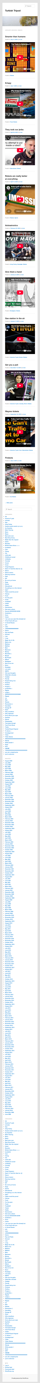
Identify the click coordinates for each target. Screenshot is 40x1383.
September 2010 (9, 1095)
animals (7, 520)
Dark (6, 576)
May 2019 (7, 929)
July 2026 (8, 763)
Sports (16, 218)
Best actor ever (9, 536)
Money (7, 652)
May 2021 (7, 882)
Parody (7, 679)
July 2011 (8, 1077)
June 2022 (8, 857)
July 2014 (8, 1008)
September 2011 (9, 1074)
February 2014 (9, 1018)
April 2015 (8, 990)
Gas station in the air (15, 318)
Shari (6, 710)
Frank (6, 599)
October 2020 (9, 896)
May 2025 (7, 790)
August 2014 (8, 1006)
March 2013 (8, 1039)
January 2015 (9, 996)
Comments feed (9, 1369)
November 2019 (9, 917)
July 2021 (8, 878)
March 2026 (8, 770)
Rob (6, 700)
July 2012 (8, 1054)
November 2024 (9, 801)
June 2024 (8, 811)
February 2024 (9, 819)
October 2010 (9, 1093)
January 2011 (9, 1089)
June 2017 (8, 973)
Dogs (6, 582)
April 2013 (8, 1037)
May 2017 (7, 975)
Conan (7, 563)
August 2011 (8, 1076)
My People (8, 657)
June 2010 (8, 1101)
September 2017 (9, 967)
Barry (6, 532)
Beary (6, 534)
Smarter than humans (15, 36)
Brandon (7, 543)
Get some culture (10, 609)
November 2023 (9, 824)
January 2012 (9, 1066)
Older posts (9, 503)
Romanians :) (9, 704)
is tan (20, 39)
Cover (6, 565)
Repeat (7, 696)
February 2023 (9, 842)
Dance (7, 570)
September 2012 (9, 1050)
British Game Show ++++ (12, 545)
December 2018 (9, 938)
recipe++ (7, 692)
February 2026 (9, 772)
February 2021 (9, 888)
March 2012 (8, 1062)
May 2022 (7, 859)
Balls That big (9, 530)
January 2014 (9, 1019)
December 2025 (9, 776)
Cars (20, 450)
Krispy (8, 83)
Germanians (8, 607)
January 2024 (9, 821)
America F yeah (14, 357)
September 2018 (9, 944)
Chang (7, 551)
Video (6, 735)
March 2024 (8, 817)
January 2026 (9, 774)
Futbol (7, 603)
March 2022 (8, 863)
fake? (6, 590)
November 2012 (9, 1047)
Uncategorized (9, 733)
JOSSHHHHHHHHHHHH (11, 628)
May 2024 (7, 813)
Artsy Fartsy (13, 264)
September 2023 (9, 828)
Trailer (7, 727)
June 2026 (8, 765)
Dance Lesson (9, 572)
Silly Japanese (9, 713)
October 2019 (9, 919)
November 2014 (9, 1000)
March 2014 (8, 1016)
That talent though (10, 723)
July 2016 (8, 977)
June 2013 (8, 1033)
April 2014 (8, 1014)
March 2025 (8, 794)
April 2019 (8, 931)
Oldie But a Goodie (10, 675)
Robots (12, 75)
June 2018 (8, 950)
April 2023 (8, 838)
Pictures (7, 682)
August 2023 (8, 830)
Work (6, 744)
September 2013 (9, 1027)
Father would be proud (11, 592)
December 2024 (9, 799)
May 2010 (7, 1103)
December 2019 (9, 915)
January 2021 (9, 890)
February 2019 (9, 935)
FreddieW (8, 601)
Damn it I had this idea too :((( (13, 569)
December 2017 (9, 962)
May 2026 (7, 766)
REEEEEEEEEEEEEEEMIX (13, 694)
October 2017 (9, 965)
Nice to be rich (9, 663)
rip (6, 698)
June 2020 (8, 904)
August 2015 (8, 983)
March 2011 (8, 1085)
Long (6, 638)
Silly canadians (9, 711)
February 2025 (9, 795)
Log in (7, 1365)
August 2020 (8, 900)
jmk (6, 625)
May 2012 (7, 1058)
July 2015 (8, 985)
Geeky (7, 605)
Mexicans (8, 650)
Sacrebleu (8, 706)
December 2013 (9, 1021)
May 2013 (7, 1035)
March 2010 (8, 1106)
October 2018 (9, 942)
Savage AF (8, 708)
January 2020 (9, 913)
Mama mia (8, 642)
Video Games (9, 737)
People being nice (10, 681)
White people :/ (9, 742)
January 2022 (9, 867)
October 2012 (9, 1048)
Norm (25, 403)
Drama (21, 357)
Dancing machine (10, 574)
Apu (6, 522)
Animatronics (11, 225)
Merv (6, 648)
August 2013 (8, 1029)
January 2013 (9, 1043)
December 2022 (9, 846)
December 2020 (9, 892)
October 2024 (9, 803)
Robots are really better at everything (16, 177)
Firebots (9, 457)
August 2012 (8, 1052)
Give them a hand (13, 271)
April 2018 (8, 954)
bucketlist (8, 547)
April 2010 (8, 1105)
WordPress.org (9, 1371)
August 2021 (8, 877)
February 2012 (9, 1064)
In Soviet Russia (10, 623)
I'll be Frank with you (11, 621)
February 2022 (9, 865)
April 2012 (8, 1060)
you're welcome (9, 754)
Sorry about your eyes (11, 715)
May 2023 (7, 836)
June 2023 (8, 834)
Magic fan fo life (9, 640)
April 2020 (8, 907)
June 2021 (8, 880)
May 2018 (7, 952)
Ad (11, 496)
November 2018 (9, 940)
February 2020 (9, 911)
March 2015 (8, 992)
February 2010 (9, 1108)
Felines (7, 594)
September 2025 (9, 782)
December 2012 (9, 1045)
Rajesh (7, 690)
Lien (6, 636)
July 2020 (8, 902)
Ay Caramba (8, 528)
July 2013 (8, 1031)
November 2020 (9, 894)
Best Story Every (10, 538)
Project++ (8, 686)
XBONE (7, 748)
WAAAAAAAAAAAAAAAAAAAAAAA (15, 739)
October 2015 (9, 979)
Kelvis (7, 630)
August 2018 (8, 946)
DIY (6, 578)
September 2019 (9, 921)
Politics (7, 684)
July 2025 (8, 786)
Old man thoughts (10, 673)
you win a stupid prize (11, 752)
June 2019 (8, 927)
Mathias (7, 646)
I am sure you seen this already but (15, 619)
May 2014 (7, 1012)
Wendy (7, 740)
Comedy (21, 403)
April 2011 (8, 1083)
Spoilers (7, 717)
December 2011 (9, 1068)
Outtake (7, 677)
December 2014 (9, 998)
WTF (6, 746)
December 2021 (9, 869)
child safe (8, 555)
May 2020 (7, 906)
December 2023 (9, 822)
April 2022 (8, 861)
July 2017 (8, 971)
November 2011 (9, 1070)
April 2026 (8, 768)
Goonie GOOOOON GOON (12, 611)
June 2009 (8, 1114)
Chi (6, 553)
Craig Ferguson (9, 567)
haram (7, 617)
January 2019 (9, 936)
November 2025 (9, 778)
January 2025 (9, 797)
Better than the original (11, 540)
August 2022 (8, 853)
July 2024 (8, 809)
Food (11, 122)
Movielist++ (8, 653)
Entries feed (8, 1367)
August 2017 (8, 969)
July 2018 (8, 948)
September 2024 (9, 805)
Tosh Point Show (10, 725)
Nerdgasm (13, 311)
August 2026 (8, 761)
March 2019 (8, 933)
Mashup (7, 644)
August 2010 (8, 1097)
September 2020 (9, 898)
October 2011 (9, 1072)
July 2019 (8, 925)
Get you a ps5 (11, 364)
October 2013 (9, 1025)
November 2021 (9, 871)
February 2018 (9, 958)
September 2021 (9, 875)
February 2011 (9, 1087)
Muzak (7, 655)
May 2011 (7, 1081)
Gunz (6, 615)
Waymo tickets (12, 411)
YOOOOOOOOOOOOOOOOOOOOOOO (16, 750)
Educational (13, 168)
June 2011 (8, 1079)
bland (6, 541)
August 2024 (8, 807)
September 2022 (9, 851)
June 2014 (8, 1010)
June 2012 (8, 1056)
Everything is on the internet (13, 588)
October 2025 (9, 780)
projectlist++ (8, 688)
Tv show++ (8, 731)
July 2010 (8, 1099)
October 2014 (9, 1002)
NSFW (7, 671)
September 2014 (9, 1004)
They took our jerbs (14, 129)
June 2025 (8, 788)
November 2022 (9, 848)
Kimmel (7, 634)
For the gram (9, 598)
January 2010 (9, 1110)
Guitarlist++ (8, 613)
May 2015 (7, 989)
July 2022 (8, 855)
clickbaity (8, 559)
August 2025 (8, 784)
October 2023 (9, 826)
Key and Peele (9, 632)
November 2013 (9, 1023)
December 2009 (9, 1112)
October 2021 (9, 873)
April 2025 (8, 792)
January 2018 (9, 960)
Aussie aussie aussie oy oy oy (14, 526)
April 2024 (8, 815)
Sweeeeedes (8, 721)
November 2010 (9, 1091)
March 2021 (8, 886)
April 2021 (8, 884)
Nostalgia (19, 264)
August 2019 (8, 923)
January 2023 (9, 844)
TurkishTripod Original (11, 729)
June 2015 (8, 987)
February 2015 (9, 994)
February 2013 (9, 1041)
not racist (8, 669)
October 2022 (9, 850)
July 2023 (8, 832)
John (6, 626)
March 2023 (8, 840)
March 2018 (8, 956)
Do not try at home (10, 580)
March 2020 (8, 909)
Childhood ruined (10, 557)
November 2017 (9, 964)
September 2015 (9, 981)
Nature (7, 659)
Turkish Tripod (13, 10)
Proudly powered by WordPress (20, 1378)
